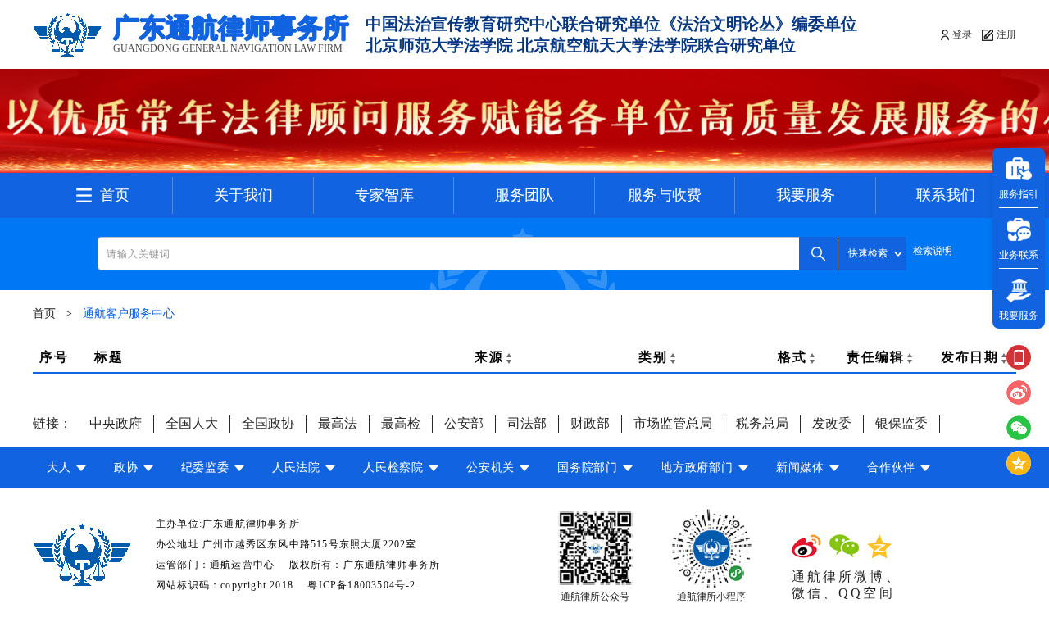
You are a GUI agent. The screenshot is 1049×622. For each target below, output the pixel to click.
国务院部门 (587, 467)
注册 (1006, 34)
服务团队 (524, 195)
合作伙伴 (891, 467)
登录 (962, 34)
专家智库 (384, 195)
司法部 (527, 423)
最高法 (337, 423)
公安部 (464, 423)
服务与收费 (665, 195)
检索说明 (932, 251)
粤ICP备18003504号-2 (361, 585)
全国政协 (268, 423)
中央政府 (115, 423)
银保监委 (901, 423)
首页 (114, 195)
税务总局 (762, 423)
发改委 (831, 423)
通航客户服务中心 (129, 313)
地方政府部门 (697, 467)
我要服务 (805, 195)
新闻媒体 (800, 467)
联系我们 (945, 195)
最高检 (400, 423)
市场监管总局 (672, 423)
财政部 (590, 423)
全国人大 (192, 423)
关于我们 (243, 195)
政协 (126, 467)
